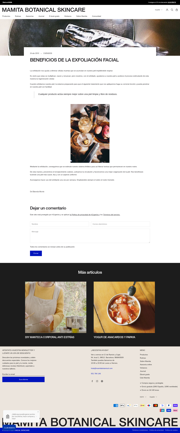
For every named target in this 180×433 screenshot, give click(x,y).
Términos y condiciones (140, 430)
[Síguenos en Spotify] (102, 381)
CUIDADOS (47, 53)
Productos (6, 16)
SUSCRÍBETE (172, 2)
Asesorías (30, 16)
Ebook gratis (145, 374)
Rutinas (18, 16)
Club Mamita (145, 378)
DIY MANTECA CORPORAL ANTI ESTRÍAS (49, 337)
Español (157, 10)
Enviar (36, 253)
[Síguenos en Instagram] (97, 381)
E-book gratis (54, 16)
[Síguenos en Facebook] (92, 381)
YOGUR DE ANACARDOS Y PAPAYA (114, 337)
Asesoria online (146, 365)
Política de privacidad (156, 430)
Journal (41, 16)
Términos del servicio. (111, 215)
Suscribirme (23, 379)
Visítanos (67, 16)
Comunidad (96, 16)
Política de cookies (171, 430)
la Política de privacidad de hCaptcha (84, 215)
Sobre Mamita (81, 16)
